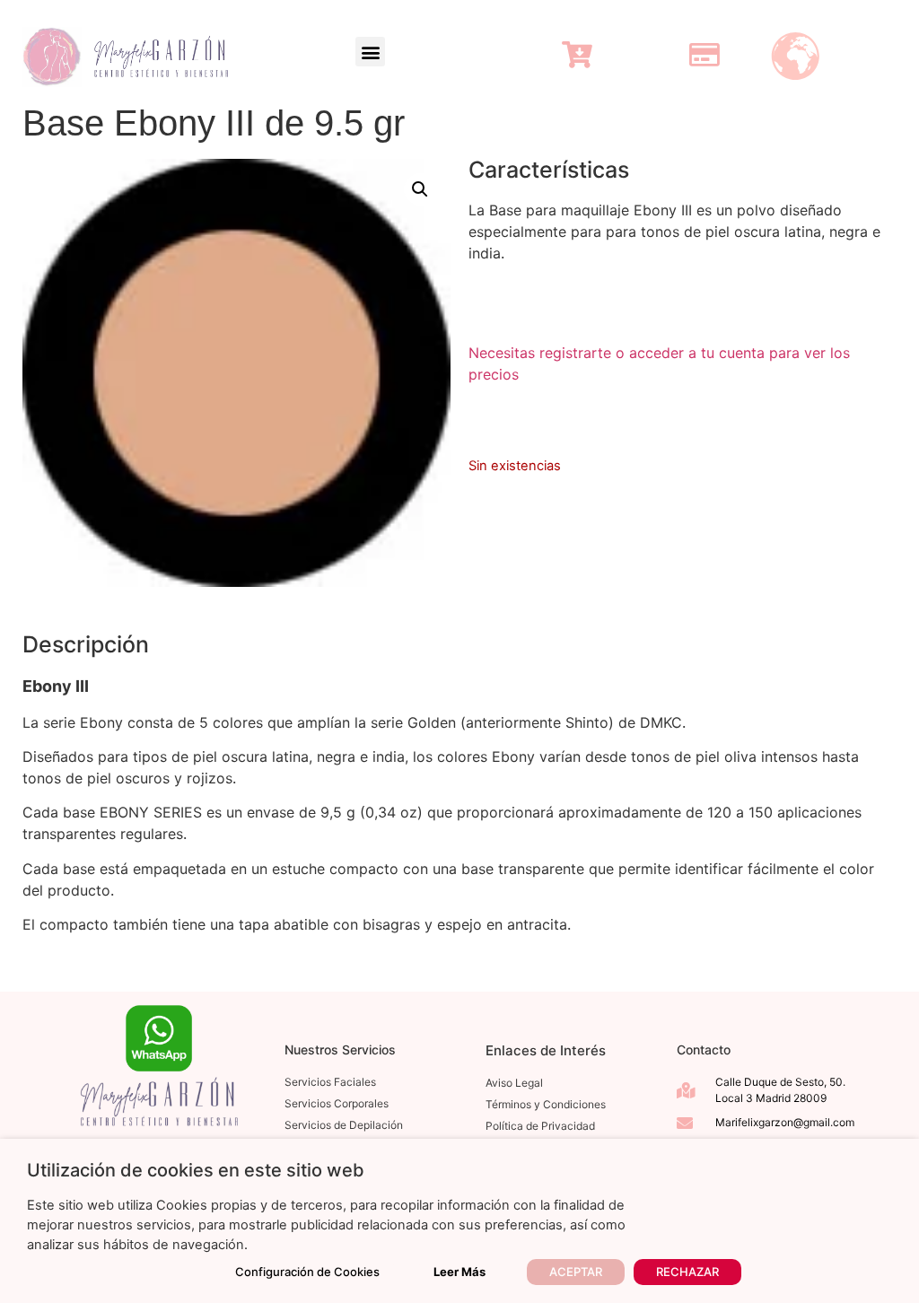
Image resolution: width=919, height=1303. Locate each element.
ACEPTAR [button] (575, 1271)
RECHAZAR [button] (687, 1271)
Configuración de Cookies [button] (307, 1271)
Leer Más (459, 1271)
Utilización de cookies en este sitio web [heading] (195, 1170)
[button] (370, 51)
